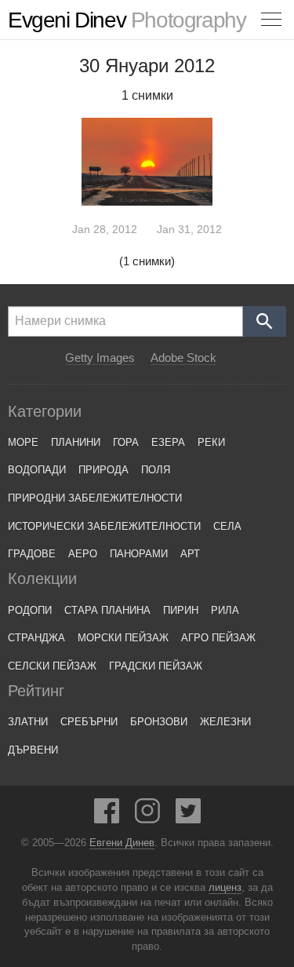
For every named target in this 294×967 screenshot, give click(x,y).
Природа (103, 470)
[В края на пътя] (147, 161)
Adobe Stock (183, 358)
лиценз (225, 887)
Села (227, 526)
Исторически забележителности (104, 526)
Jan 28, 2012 (104, 229)
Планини (75, 442)
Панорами (139, 554)
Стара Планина (107, 610)
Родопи (30, 610)
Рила (225, 610)
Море (23, 442)
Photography (126, 20)
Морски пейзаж (123, 638)
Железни (225, 722)
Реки (211, 442)
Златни (28, 722)
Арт (190, 554)
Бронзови (158, 722)
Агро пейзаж (218, 638)
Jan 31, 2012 (189, 229)
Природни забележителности (95, 498)
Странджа (36, 638)
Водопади (37, 470)
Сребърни (89, 722)
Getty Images (100, 358)
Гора (126, 442)
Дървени (33, 750)
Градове (32, 554)
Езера (168, 442)
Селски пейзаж (52, 666)
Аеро (82, 554)
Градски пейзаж (155, 666)
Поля (155, 470)
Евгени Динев (121, 842)
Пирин (180, 610)
